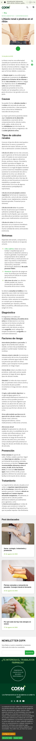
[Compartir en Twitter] (32, 61)
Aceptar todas (18, 738)
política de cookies (7, 730)
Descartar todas (7, 738)
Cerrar (1, 2)
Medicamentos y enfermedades (15, 16)
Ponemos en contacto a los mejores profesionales (18, 673)
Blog (5, 13)
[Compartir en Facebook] (32, 65)
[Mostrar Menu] (32, 7)
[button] (30, 2)
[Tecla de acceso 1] (6, 7)
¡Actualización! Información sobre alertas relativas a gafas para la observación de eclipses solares (16, 2)
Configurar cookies (8, 734)
